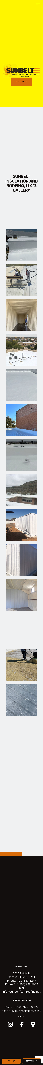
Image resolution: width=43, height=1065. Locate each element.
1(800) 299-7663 (27, 984)
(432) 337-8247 (26, 980)
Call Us (11, 1061)
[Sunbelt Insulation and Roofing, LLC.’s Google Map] (33, 1025)
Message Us (31, 1061)
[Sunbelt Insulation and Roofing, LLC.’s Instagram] (10, 1025)
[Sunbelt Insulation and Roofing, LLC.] (21, 70)
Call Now (21, 81)
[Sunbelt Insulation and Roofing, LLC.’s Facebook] (22, 1025)
